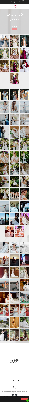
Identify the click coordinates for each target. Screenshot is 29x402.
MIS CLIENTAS (24, 391)
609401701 (12, 0)
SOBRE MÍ (6, 391)
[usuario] (25, 6)
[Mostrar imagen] (4, 41)
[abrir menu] (2, 6)
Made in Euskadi (14, 28)
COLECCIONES (13, 391)
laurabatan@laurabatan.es (22, 0)
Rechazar (22, 398)
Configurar (18, 398)
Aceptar (26, 398)
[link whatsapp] (27, 400)
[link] (14, 6)
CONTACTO (14, 392)
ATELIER (9, 391)
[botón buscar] (23, 6)
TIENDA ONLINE (19, 391)
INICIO (3, 391)
